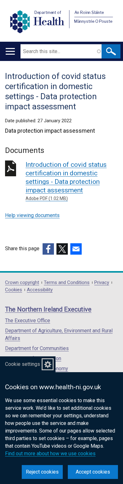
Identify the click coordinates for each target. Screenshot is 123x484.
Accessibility (40, 289)
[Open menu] (10, 51)
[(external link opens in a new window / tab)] (48, 249)
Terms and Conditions (67, 282)
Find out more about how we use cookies (50, 454)
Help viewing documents (32, 215)
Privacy (101, 282)
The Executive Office (27, 321)
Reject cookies (42, 472)
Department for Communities (37, 348)
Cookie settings (22, 364)
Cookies (13, 289)
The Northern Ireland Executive (48, 309)
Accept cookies (93, 472)
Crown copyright (22, 282)
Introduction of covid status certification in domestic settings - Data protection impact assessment (66, 181)
